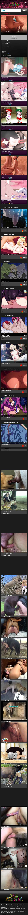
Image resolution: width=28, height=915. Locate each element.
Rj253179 (4, 175)
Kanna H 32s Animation (6, 200)
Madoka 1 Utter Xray (6, 151)
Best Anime (4, 126)
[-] (8, 54)
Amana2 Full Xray (5, 77)
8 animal (17, 5)
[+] (7, 54)
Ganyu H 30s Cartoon (6, 102)
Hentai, (8, 46)
